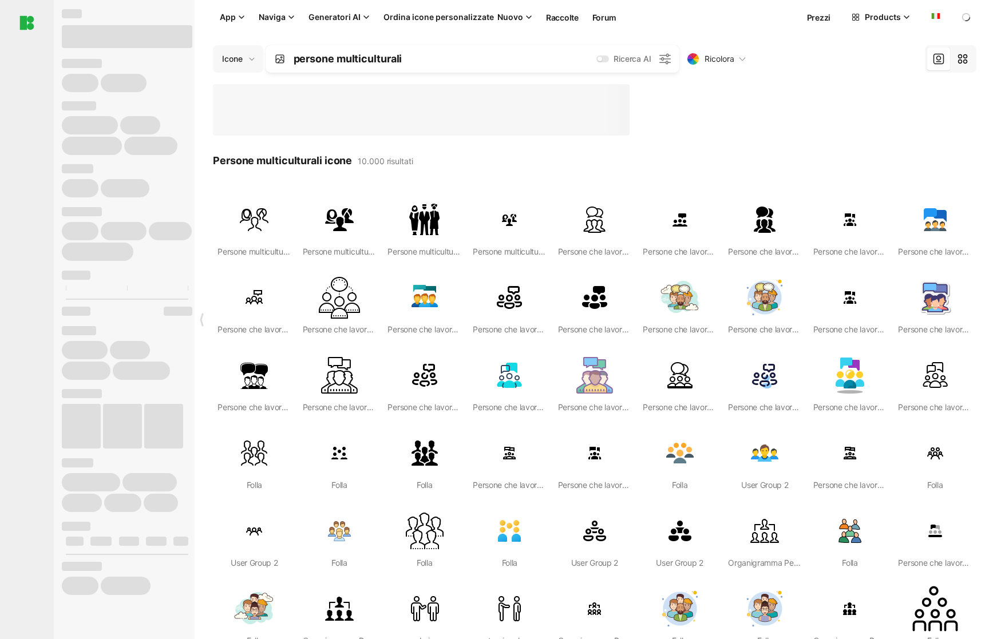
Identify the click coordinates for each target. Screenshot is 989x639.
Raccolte (562, 17)
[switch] (602, 58)
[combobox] (935, 17)
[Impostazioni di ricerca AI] (665, 59)
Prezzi (818, 17)
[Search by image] (280, 59)
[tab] (938, 58)
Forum (604, 17)
